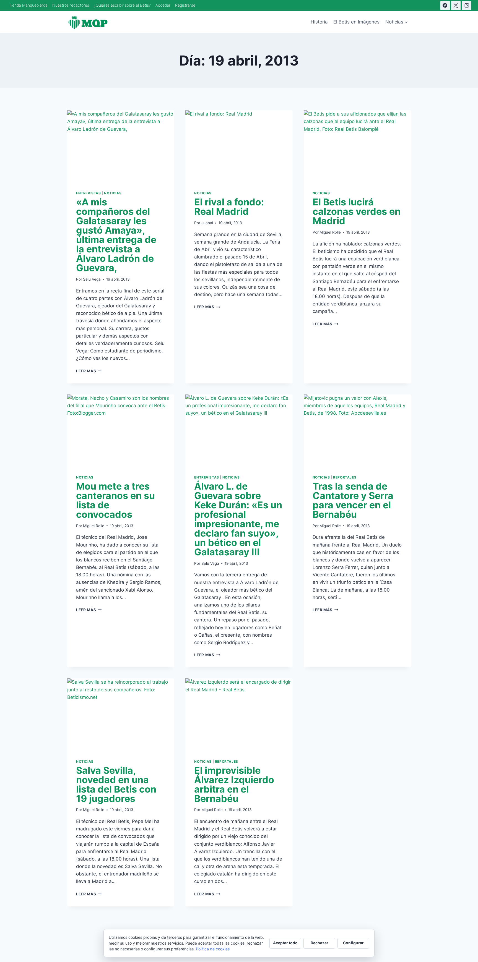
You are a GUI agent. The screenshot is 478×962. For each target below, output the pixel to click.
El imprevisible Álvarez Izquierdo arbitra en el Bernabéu (234, 784)
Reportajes (344, 477)
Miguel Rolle (330, 232)
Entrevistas (88, 193)
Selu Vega (92, 279)
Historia (319, 22)
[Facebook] (445, 5)
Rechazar (319, 942)
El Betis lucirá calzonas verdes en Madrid (357, 211)
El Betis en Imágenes (356, 22)
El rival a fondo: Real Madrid (229, 206)
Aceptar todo (285, 942)
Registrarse (185, 5)
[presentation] (120, 146)
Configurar (353, 942)
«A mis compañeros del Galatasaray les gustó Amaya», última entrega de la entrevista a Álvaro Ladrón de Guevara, (116, 234)
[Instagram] (466, 5)
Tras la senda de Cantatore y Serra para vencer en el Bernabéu (353, 500)
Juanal (207, 223)
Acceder (162, 5)
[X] (456, 5)
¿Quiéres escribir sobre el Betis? (122, 5)
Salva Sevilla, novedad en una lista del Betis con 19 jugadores (116, 784)
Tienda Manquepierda (28, 5)
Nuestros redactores (70, 5)
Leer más (89, 371)
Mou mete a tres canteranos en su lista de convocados (115, 500)
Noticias (112, 193)
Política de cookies (213, 949)
